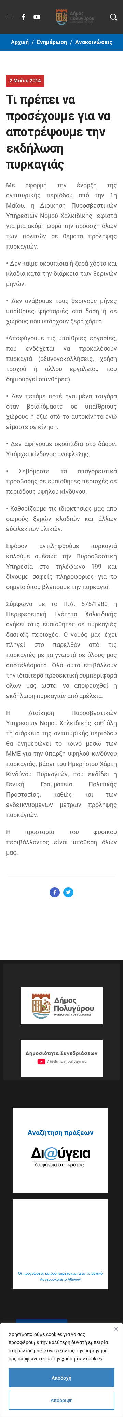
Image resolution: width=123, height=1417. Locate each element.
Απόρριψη (62, 1400)
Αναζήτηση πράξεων (60, 1133)
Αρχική (20, 42)
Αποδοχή (61, 1378)
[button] (113, 17)
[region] (61, 1370)
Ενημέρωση (52, 42)
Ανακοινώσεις (93, 42)
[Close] (116, 1329)
